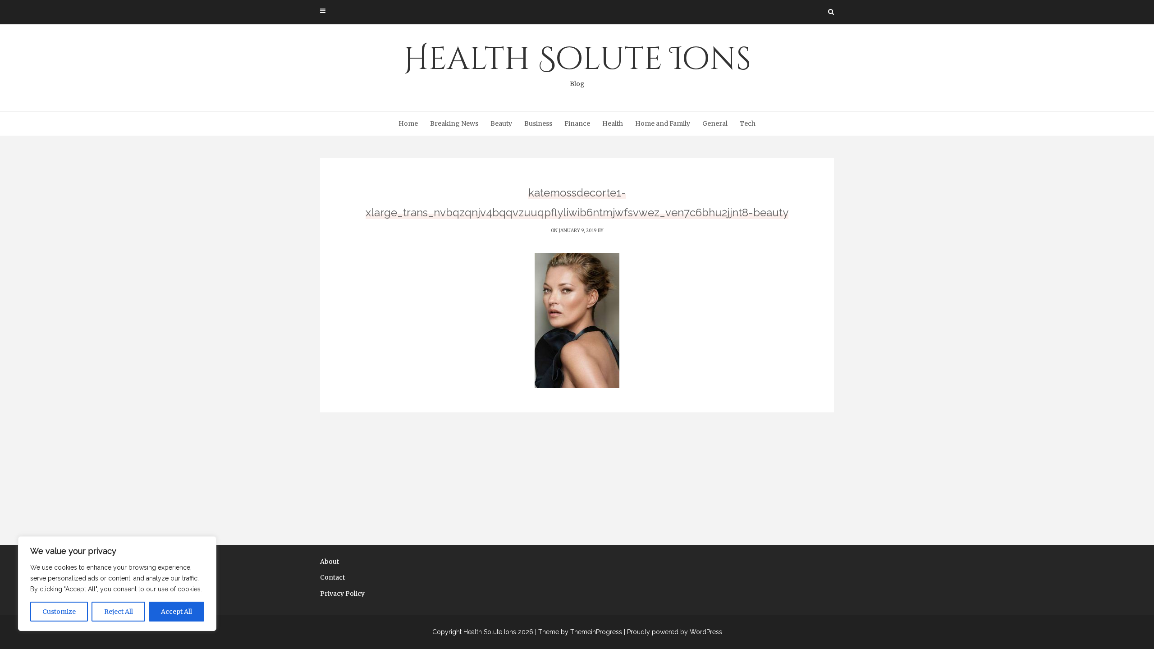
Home (408, 123)
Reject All (118, 612)
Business (538, 123)
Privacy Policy (342, 594)
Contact (332, 577)
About (329, 562)
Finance (577, 123)
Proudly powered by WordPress (674, 631)
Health (612, 123)
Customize (59, 612)
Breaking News (454, 123)
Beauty (501, 123)
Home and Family (662, 123)
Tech (748, 123)
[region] (117, 583)
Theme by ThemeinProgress (580, 631)
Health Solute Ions (577, 63)
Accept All (176, 612)
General (715, 123)
